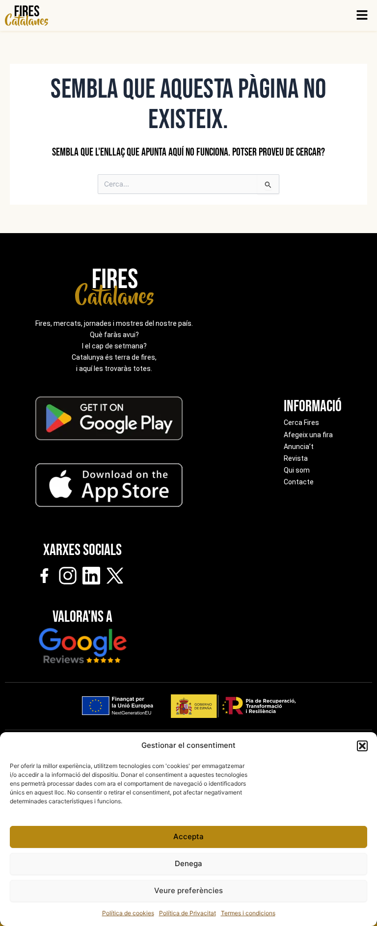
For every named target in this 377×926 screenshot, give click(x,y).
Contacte (299, 482)
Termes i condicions (248, 913)
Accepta (188, 836)
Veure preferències (188, 890)
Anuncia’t (299, 446)
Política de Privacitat (187, 913)
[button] (362, 746)
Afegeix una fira (308, 435)
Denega (188, 863)
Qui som (297, 470)
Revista (296, 458)
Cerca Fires (301, 422)
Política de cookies (128, 913)
